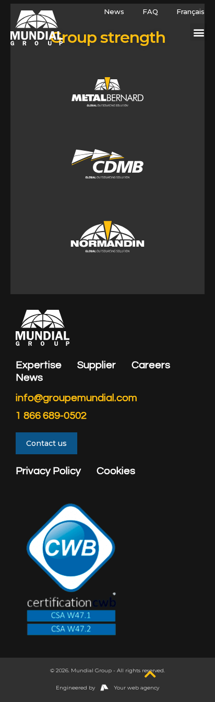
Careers (151, 365)
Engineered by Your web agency (107, 687)
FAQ (150, 11)
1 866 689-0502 (51, 415)
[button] (198, 32)
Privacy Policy (48, 471)
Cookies (116, 471)
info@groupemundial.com (76, 398)
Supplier (96, 365)
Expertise (39, 365)
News (114, 11)
